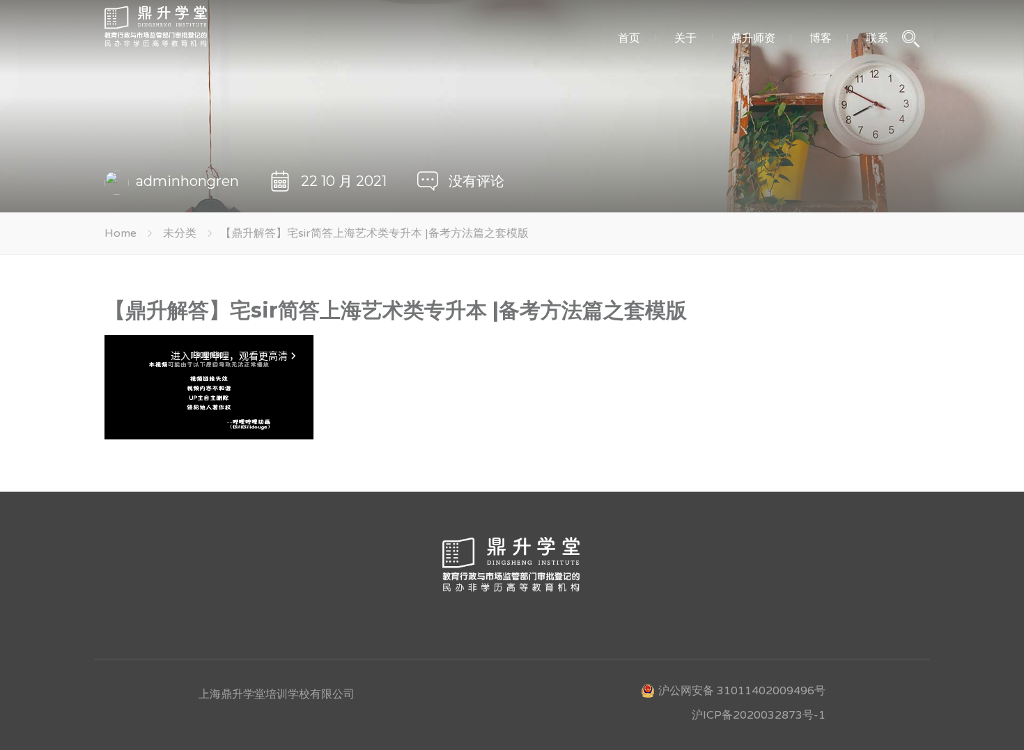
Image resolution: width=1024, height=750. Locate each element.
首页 (629, 38)
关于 (685, 38)
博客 (820, 38)
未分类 (179, 233)
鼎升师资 (753, 38)
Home (120, 233)
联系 (877, 38)
